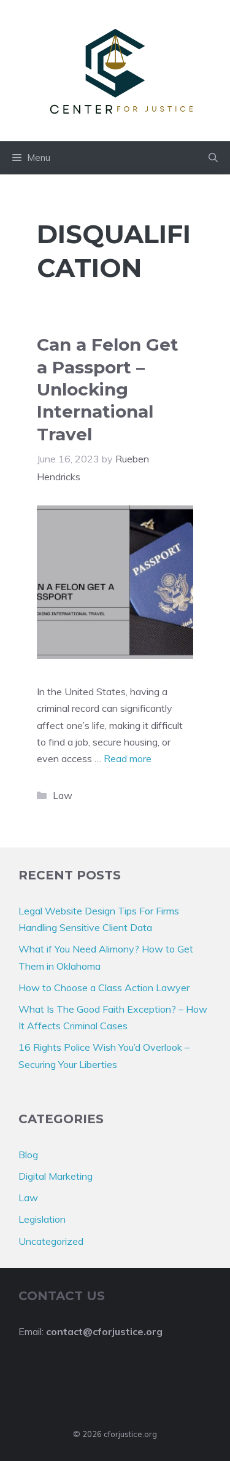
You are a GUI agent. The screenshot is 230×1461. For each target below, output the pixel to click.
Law (62, 795)
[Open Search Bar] (213, 157)
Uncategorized (50, 1241)
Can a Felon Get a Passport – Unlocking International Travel (107, 389)
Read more (127, 758)
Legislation (42, 1219)
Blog (28, 1154)
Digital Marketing (55, 1176)
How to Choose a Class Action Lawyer (104, 987)
